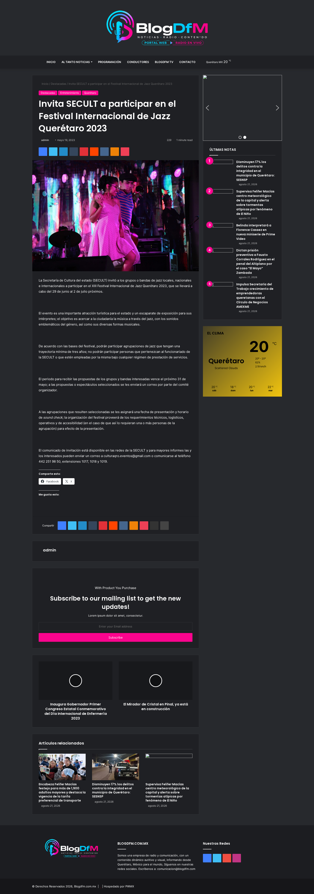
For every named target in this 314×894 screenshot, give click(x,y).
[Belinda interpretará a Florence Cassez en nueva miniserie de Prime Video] (221, 231)
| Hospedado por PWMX (118, 886)
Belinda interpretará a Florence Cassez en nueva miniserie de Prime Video (255, 232)
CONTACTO (187, 62)
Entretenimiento (69, 92)
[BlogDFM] (157, 28)
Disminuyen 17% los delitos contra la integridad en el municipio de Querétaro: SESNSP (113, 790)
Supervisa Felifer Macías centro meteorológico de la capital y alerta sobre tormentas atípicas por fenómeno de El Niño (167, 792)
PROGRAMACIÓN (109, 62)
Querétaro (90, 92)
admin (45, 140)
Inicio (44, 83)
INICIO (51, 62)
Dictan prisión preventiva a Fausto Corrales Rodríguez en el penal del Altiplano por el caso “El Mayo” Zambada (255, 261)
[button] (242, 108)
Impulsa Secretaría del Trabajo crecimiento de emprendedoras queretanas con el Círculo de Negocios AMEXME (254, 295)
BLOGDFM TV (164, 62)
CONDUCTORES (138, 62)
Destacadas (58, 83)
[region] (242, 108)
